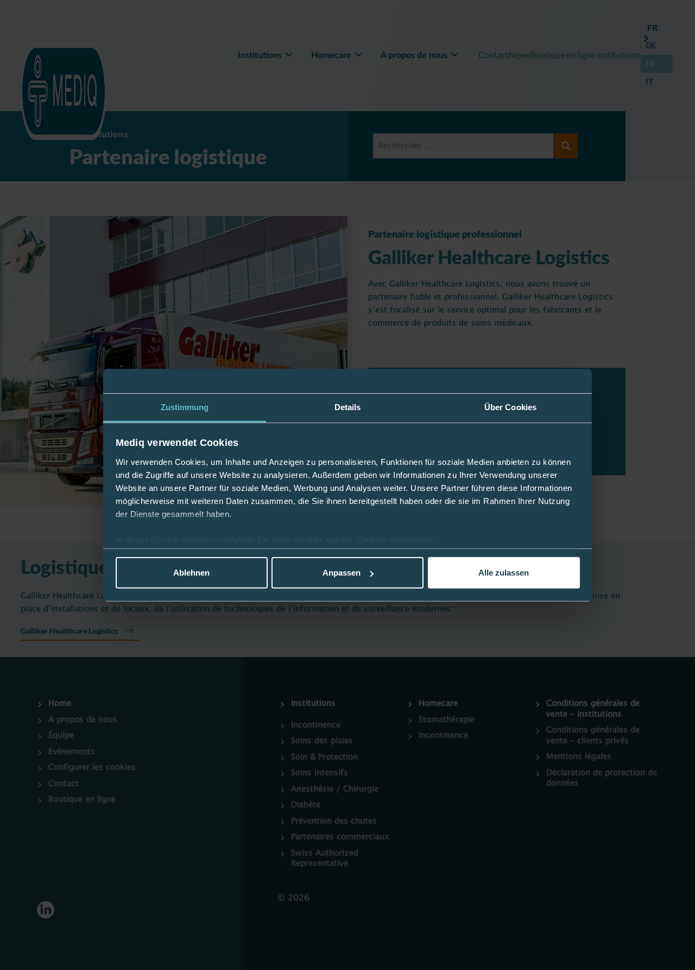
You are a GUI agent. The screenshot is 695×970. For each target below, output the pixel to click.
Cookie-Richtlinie (187, 540)
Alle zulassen (503, 572)
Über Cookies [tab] (510, 407)
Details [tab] (347, 407)
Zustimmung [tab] (185, 407)
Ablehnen (191, 572)
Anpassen (342, 572)
